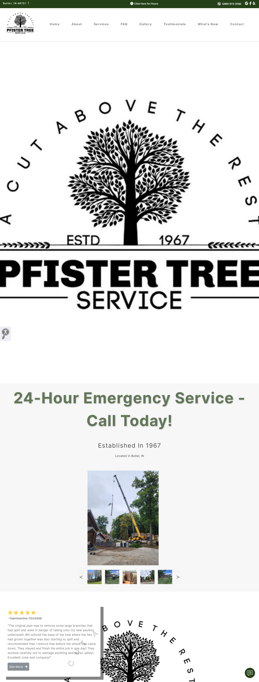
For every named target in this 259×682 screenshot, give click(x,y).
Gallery (145, 24)
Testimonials (175, 24)
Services (101, 24)
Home (55, 24)
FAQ (124, 24)
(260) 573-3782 (231, 3)
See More (17, 667)
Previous (81, 577)
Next (178, 577)
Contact (237, 24)
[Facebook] (250, 3)
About (76, 24)
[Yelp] (254, 3)
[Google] (246, 3)
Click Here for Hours (146, 3)
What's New (208, 24)
